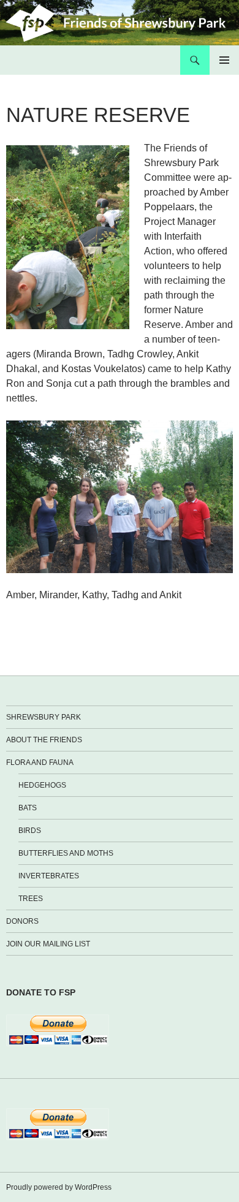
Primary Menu (224, 60)
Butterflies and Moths (65, 853)
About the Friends (44, 740)
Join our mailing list (48, 944)
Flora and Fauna (40, 762)
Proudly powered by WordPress (59, 1187)
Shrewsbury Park (43, 717)
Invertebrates (48, 876)
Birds (29, 830)
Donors (22, 921)
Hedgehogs (42, 785)
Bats (27, 808)
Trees (30, 898)
